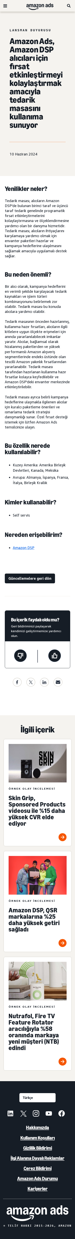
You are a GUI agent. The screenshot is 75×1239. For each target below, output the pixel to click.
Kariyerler (38, 1189)
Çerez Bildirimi (38, 1168)
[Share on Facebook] (17, 682)
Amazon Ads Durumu (37, 1178)
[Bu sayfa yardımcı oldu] (54, 656)
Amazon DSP (23, 547)
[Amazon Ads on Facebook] (61, 1114)
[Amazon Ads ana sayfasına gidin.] (37, 1213)
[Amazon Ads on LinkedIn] (10, 1114)
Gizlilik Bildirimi (37, 1148)
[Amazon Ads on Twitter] (23, 1114)
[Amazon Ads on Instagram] (36, 1114)
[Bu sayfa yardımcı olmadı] (20, 656)
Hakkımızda (37, 1127)
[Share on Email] (58, 682)
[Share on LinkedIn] (44, 682)
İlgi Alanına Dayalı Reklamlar (37, 1158)
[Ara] (69, 6)
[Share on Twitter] (30, 682)
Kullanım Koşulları (37, 1138)
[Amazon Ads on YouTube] (49, 1114)
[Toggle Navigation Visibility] (5, 6)
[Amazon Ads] (36, 5)
